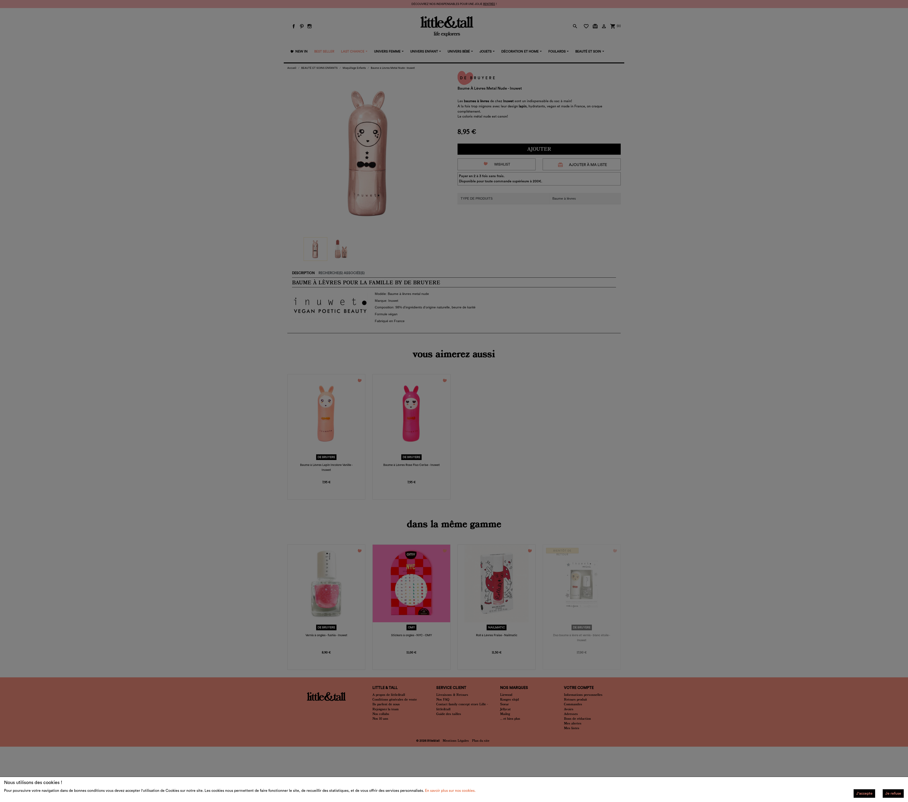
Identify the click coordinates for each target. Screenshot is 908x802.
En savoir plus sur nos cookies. (450, 791)
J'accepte (864, 793)
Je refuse (893, 793)
